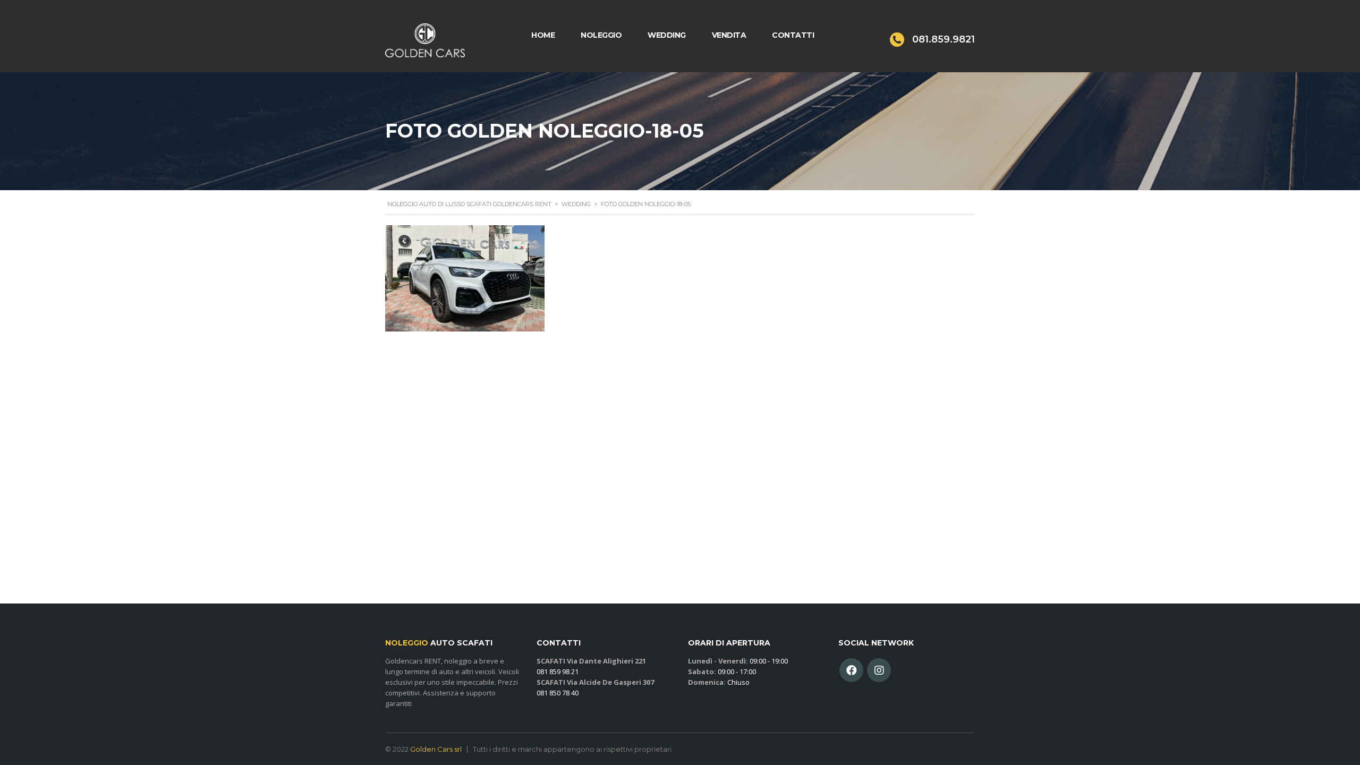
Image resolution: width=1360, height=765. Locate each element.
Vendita (729, 35)
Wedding (667, 35)
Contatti (793, 35)
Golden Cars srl (436, 749)
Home (543, 35)
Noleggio (601, 35)
